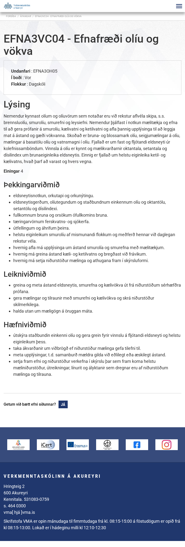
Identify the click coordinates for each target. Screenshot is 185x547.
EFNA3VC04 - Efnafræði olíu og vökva (58, 16)
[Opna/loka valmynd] (179, 6)
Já (63, 404)
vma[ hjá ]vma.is (19, 512)
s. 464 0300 (15, 505)
